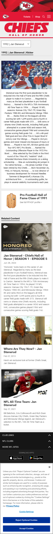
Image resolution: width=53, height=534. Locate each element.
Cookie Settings (26, 511)
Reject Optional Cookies (27, 520)
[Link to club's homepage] (5, 15)
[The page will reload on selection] (16, 44)
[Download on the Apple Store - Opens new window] (15, 458)
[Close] (49, 467)
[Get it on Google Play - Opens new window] (36, 459)
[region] (26, 498)
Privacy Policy (12, 506)
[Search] (43, 17)
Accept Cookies (26, 528)
